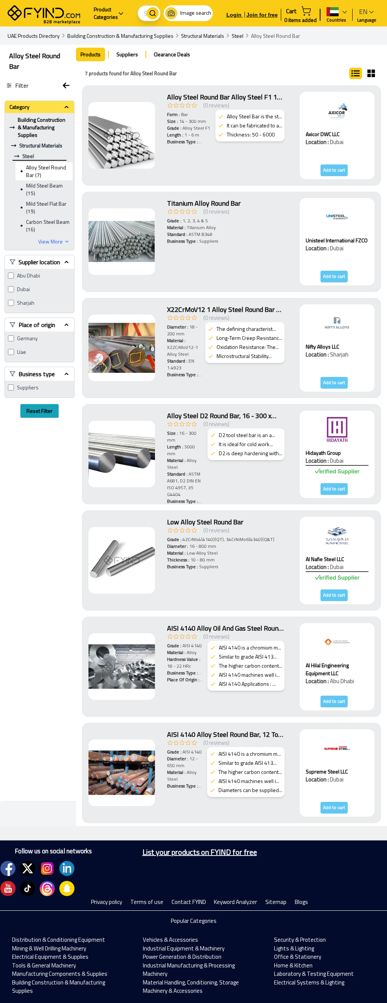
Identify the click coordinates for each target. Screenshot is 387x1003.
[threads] (47, 888)
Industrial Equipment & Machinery (183, 948)
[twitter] (27, 868)
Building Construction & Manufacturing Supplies (58, 986)
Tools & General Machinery (44, 965)
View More (50, 241)
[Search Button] (153, 13)
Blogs (301, 902)
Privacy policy (106, 902)
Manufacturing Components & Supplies (59, 973)
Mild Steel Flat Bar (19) (46, 207)
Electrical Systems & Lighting (309, 982)
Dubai (23, 289)
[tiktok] (27, 888)
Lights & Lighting (294, 948)
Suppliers (28, 387)
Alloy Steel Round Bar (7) (46, 171)
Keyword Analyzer (235, 902)
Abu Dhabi (28, 275)
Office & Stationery (297, 956)
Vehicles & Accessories (170, 939)
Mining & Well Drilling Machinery (49, 948)
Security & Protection (300, 939)
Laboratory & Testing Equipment (314, 973)
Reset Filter (39, 411)
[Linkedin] (66, 868)
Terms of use (146, 902)
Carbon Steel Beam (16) (48, 225)
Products (90, 54)
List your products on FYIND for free (199, 852)
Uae (21, 352)
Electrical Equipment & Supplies (50, 956)
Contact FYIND (189, 902)
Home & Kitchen (293, 965)
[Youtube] (7, 888)
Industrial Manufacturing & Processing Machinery (189, 969)
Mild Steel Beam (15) (44, 189)
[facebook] (7, 868)
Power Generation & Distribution (182, 956)
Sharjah (25, 303)
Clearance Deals (172, 54)
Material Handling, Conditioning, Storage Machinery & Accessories (191, 986)
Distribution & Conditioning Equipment (58, 939)
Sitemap (275, 902)
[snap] (66, 888)
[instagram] (47, 868)
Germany (27, 338)
